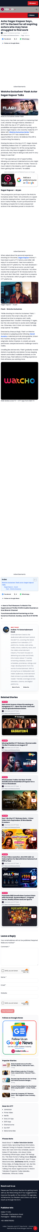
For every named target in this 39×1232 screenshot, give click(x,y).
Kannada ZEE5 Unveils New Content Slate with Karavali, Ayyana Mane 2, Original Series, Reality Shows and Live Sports (18, 897)
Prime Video (8, 1112)
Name (3, 977)
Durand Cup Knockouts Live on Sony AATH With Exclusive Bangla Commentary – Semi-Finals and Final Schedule (23, 1079)
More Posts (16, 687)
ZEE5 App (7, 1122)
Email (3, 985)
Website (26, 687)
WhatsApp (25, 39)
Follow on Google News (11, 43)
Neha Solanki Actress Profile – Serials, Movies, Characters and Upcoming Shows (22, 1064)
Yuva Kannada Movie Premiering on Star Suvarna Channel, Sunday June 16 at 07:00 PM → (19, 615)
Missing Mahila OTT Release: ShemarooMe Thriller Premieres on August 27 (19, 744)
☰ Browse (32, 3)
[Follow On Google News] (19, 1037)
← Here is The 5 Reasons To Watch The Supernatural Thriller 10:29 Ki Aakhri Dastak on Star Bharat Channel (19, 607)
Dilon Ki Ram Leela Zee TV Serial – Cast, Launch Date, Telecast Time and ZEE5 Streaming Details (23, 1072)
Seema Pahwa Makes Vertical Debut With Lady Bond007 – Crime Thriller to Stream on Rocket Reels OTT (23, 1087)
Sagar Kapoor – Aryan (11, 587)
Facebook (7, 39)
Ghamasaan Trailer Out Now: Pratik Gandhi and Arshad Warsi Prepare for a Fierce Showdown (18, 782)
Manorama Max (10, 1131)
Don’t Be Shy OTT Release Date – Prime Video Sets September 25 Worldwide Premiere (17, 820)
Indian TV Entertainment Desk (22, 630)
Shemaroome (9, 1125)
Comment (5, 947)
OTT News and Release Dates (10, 35)
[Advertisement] (19, 66)
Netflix (6, 1116)
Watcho (27, 35)
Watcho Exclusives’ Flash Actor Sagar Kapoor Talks (18, 584)
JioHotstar (8, 1109)
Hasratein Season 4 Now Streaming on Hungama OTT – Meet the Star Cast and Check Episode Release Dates (18, 706)
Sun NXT (7, 1128)
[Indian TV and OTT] (8, 9)
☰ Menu (31, 15)
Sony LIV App (9, 1119)
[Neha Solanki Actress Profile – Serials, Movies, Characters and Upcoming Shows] (6, 1065)
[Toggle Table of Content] (34, 579)
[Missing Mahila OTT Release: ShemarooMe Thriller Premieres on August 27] (19, 762)
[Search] (36, 9)
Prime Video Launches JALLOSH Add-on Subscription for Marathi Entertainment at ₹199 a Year (19, 859)
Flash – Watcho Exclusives (13, 589)
